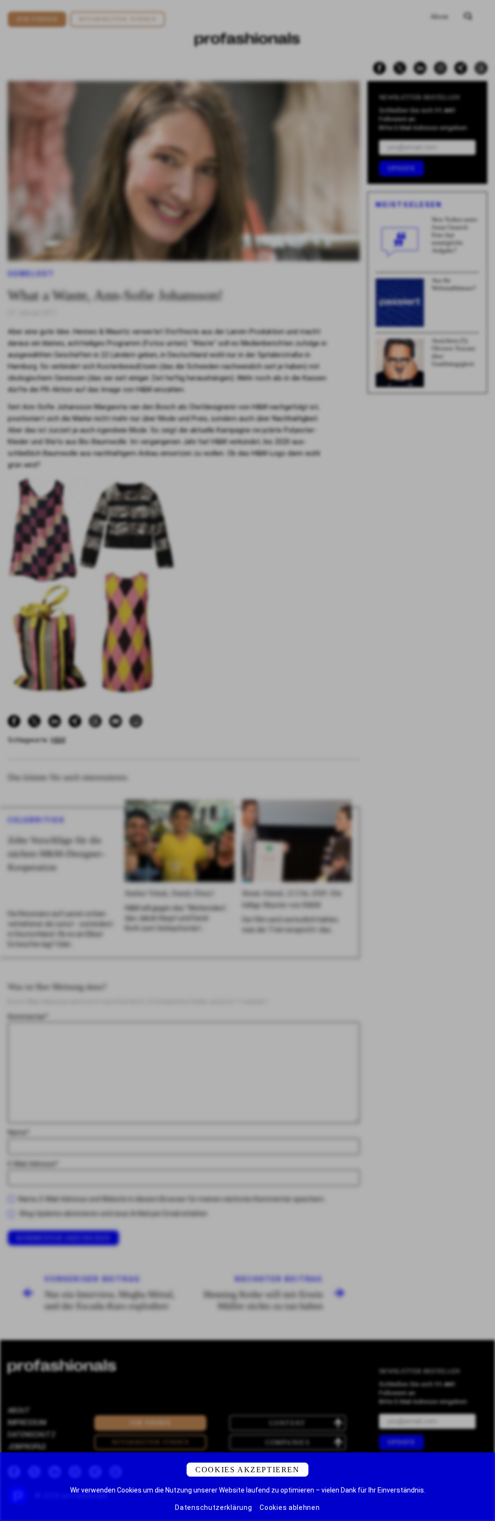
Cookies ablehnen (290, 1507)
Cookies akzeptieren (247, 1469)
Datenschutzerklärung (213, 1507)
